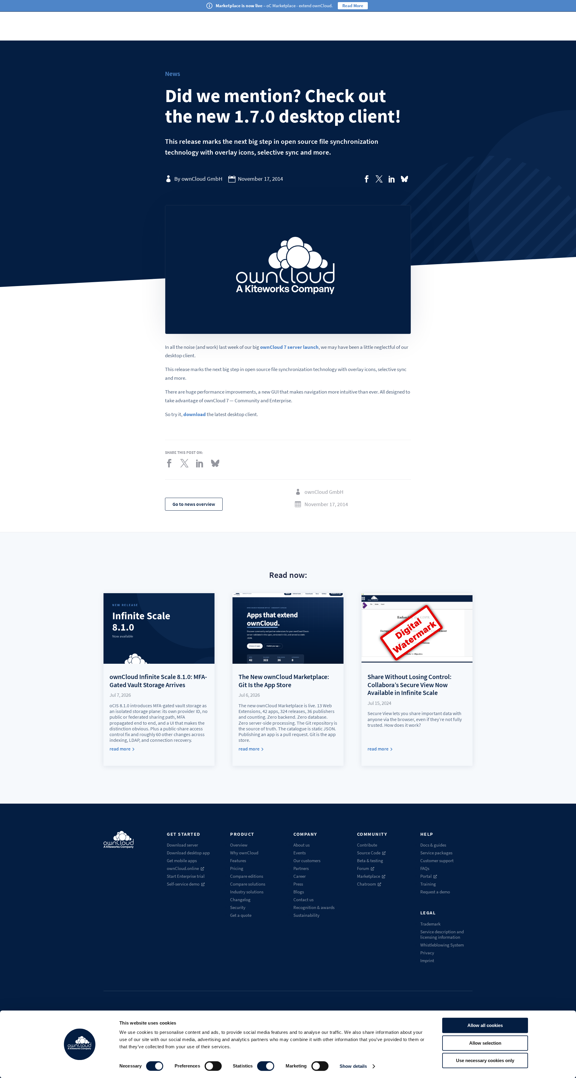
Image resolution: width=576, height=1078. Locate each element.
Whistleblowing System (442, 945)
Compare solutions (247, 884)
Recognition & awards (313, 907)
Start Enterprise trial (186, 876)
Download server (182, 845)
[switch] (213, 1066)
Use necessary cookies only (485, 1060)
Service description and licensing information (442, 934)
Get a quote (240, 915)
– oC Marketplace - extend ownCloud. (274, 5)
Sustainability (306, 915)
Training (428, 884)
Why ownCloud (244, 853)
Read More (352, 5)
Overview (239, 845)
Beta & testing (370, 860)
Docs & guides (433, 845)
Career (299, 876)
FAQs (424, 868)
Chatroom (366, 884)
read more (120, 749)
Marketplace (368, 876)
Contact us (303, 899)
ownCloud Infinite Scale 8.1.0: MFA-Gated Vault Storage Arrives (158, 680)
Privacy (427, 953)
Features (238, 860)
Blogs (298, 892)
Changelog (240, 899)
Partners (301, 868)
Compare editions (246, 876)
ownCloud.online (183, 868)
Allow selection (485, 1043)
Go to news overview (193, 504)
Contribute (367, 845)
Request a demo (435, 892)
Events (299, 853)
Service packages (436, 853)
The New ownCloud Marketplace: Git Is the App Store (283, 680)
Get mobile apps (182, 860)
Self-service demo (183, 884)
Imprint (427, 960)
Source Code (368, 853)
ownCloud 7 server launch (289, 347)
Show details (353, 1066)
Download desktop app (188, 853)
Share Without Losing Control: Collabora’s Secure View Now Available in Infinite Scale (410, 684)
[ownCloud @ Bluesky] (404, 179)
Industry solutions (246, 892)
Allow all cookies (485, 1025)
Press (298, 884)
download (194, 414)
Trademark (430, 924)
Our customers (306, 860)
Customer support (437, 860)
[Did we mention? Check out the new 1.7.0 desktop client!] (366, 179)
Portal (426, 876)
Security (237, 907)
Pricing (236, 868)
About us (301, 845)
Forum (363, 868)
